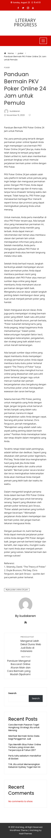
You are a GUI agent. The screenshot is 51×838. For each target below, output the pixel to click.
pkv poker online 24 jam (17, 589)
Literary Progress (25, 22)
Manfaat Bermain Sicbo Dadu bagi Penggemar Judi (23, 737)
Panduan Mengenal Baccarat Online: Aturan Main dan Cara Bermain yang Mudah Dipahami (18, 666)
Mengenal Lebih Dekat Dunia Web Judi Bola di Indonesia (31, 644)
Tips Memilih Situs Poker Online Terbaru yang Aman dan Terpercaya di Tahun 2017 (24, 747)
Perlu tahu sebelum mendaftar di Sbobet (24, 757)
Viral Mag (33, 830)
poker (7, 68)
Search (12, 693)
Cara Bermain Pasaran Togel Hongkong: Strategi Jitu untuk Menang (24, 727)
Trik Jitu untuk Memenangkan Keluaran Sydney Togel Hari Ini (24, 766)
